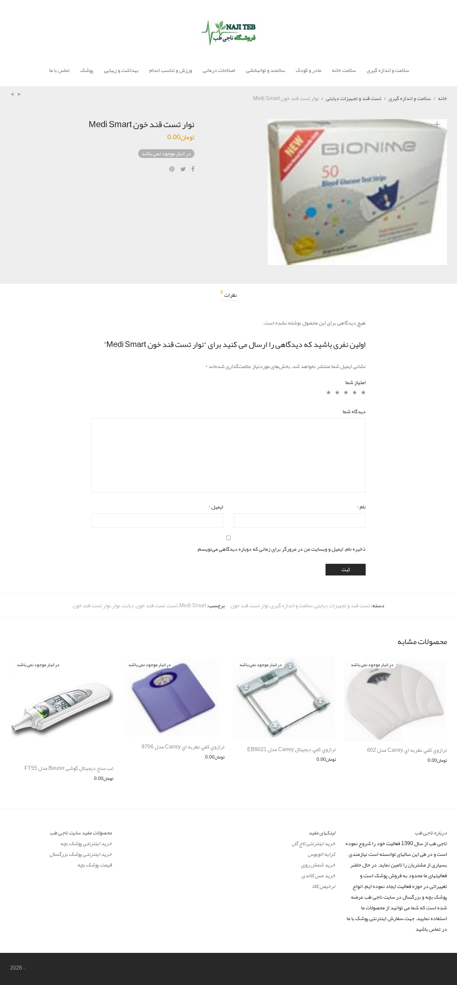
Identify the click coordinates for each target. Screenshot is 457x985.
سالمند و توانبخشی (265, 70)
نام (361, 507)
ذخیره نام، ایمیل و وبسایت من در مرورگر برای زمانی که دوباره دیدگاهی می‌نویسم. (281, 549)
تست (172, 605)
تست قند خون (150, 605)
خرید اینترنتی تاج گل (313, 843)
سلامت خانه (344, 70)
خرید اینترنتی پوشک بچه (86, 843)
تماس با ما (59, 70)
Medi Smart (192, 605)
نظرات (228, 295)
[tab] (229, 295)
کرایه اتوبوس (321, 854)
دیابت (128, 605)
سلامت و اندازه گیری (388, 70)
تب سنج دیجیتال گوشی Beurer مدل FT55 (68, 768)
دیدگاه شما (354, 411)
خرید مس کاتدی (318, 875)
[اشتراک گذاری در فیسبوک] (192, 169)
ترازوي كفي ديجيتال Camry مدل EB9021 (291, 749)
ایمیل (215, 507)
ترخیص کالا (323, 886)
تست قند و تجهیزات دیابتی (353, 98)
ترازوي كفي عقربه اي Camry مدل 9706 (183, 746)
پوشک (86, 70)
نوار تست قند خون (250, 605)
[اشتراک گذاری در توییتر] (183, 169)
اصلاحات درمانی (219, 70)
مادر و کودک (308, 70)
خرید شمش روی (318, 865)
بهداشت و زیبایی (121, 70)
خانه (442, 98)
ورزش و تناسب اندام (170, 70)
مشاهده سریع (437, 760)
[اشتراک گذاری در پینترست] (172, 169)
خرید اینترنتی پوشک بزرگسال (81, 854)
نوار (116, 605)
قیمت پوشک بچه (94, 865)
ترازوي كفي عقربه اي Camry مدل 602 (407, 750)
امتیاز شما (355, 382)
